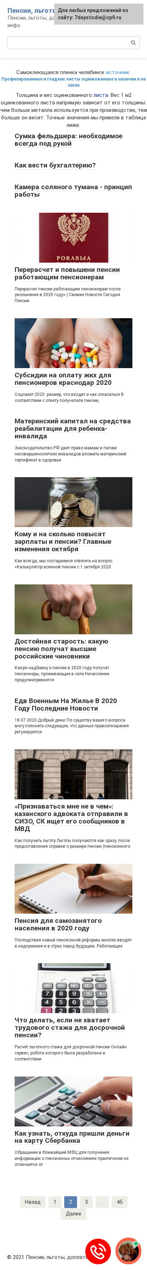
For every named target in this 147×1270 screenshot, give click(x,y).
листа (100, 95)
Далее (73, 1213)
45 (119, 1202)
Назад (33, 1202)
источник (118, 72)
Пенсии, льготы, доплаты (48, 10)
